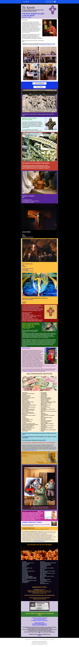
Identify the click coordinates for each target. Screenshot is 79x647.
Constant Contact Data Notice (42, 642)
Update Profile (34, 642)
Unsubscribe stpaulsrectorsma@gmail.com (39, 641)
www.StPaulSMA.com (42, 625)
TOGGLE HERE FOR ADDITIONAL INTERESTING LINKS (39, 614)
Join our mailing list (39, 83)
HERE (50, 43)
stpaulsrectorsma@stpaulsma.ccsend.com (41, 644)
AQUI (44, 440)
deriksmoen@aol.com (27, 371)
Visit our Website (39, 86)
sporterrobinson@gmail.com (39, 541)
